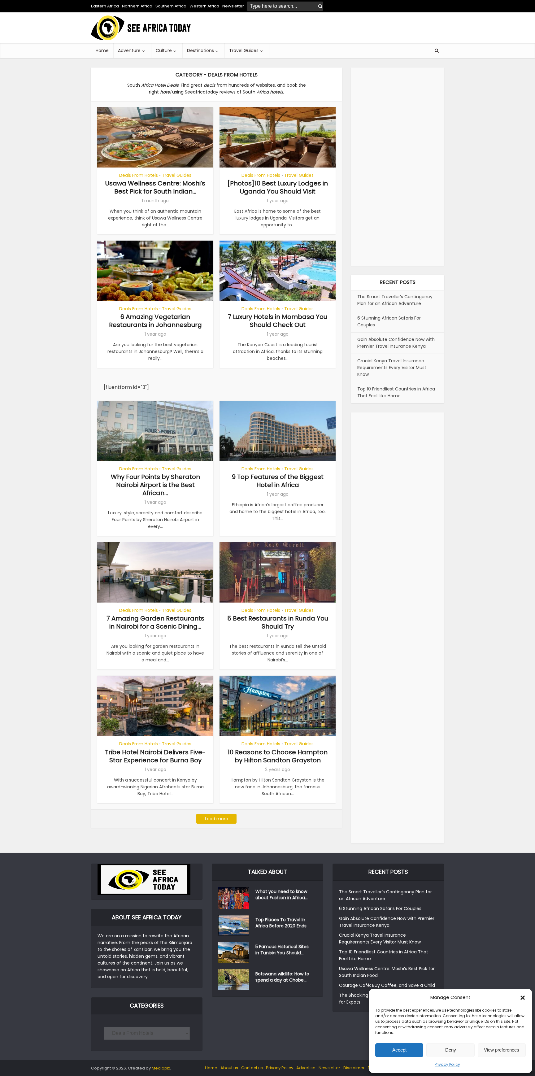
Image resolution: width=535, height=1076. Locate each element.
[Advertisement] (331, 28)
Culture (164, 50)
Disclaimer (354, 1068)
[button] (523, 998)
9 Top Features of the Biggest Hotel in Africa (278, 481)
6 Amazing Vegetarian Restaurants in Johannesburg (155, 320)
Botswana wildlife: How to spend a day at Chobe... (282, 977)
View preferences (501, 1049)
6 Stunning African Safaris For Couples (380, 908)
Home (102, 50)
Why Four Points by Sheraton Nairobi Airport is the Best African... (155, 485)
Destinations (200, 50)
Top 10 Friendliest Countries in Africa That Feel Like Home (396, 392)
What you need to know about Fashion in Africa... (281, 894)
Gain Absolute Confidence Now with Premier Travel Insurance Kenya (396, 342)
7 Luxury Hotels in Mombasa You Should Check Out (277, 320)
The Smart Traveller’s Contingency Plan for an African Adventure (395, 300)
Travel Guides (244, 50)
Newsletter (329, 1068)
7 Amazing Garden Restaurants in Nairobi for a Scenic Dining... (155, 622)
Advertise (305, 1068)
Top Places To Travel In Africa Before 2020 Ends (281, 923)
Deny (450, 1049)
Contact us (252, 1068)
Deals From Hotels (138, 175)
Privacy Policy (447, 1064)
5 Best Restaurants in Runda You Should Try (277, 622)
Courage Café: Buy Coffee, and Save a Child (387, 985)
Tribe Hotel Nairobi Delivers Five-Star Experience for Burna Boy (155, 756)
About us (229, 1068)
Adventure (129, 50)
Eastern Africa (105, 6)
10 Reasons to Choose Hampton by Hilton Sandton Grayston (278, 756)
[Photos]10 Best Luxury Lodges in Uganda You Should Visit (277, 187)
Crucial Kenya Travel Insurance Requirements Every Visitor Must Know (391, 367)
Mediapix (161, 1068)
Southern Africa (170, 6)
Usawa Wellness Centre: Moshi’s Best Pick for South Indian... (155, 187)
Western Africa (204, 6)
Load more (216, 819)
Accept (399, 1049)
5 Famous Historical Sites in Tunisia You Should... (282, 949)
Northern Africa (137, 6)
